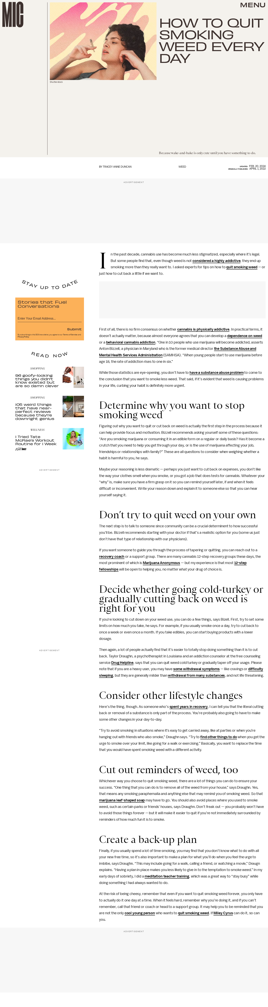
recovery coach (111, 557)
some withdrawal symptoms (196, 669)
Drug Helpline (122, 663)
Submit (74, 329)
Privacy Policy (23, 337)
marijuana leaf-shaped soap (122, 800)
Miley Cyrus (223, 913)
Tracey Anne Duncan (117, 166)
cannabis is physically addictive (203, 329)
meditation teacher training (167, 876)
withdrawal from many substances (196, 675)
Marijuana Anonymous (161, 563)
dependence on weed (244, 336)
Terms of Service (70, 335)
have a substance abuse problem (216, 373)
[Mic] (12, 14)
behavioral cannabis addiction (130, 342)
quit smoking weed (241, 267)
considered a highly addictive (216, 261)
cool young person (140, 913)
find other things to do (218, 737)
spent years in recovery (189, 707)
